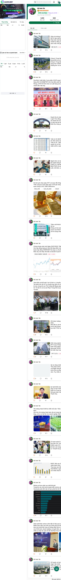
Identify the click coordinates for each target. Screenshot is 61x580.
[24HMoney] (7, 2)
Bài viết (32, 28)
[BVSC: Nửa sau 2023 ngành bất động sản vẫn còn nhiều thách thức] (42, 469)
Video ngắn (44, 28)
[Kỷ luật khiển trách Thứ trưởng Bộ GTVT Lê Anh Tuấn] (42, 392)
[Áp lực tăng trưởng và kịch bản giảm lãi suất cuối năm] (42, 370)
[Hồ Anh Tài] (31, 34)
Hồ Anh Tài (37, 33)
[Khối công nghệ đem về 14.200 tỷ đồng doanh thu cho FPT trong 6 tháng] (42, 348)
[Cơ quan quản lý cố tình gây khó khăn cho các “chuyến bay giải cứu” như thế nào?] (42, 447)
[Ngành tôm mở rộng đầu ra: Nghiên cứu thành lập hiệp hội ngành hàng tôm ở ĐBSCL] (42, 166)
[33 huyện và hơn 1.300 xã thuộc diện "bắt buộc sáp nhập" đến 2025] (42, 567)
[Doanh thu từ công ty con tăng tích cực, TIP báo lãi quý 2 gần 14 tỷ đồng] (42, 122)
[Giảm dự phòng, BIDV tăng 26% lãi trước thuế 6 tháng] (42, 42)
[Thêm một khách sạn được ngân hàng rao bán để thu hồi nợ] (42, 230)
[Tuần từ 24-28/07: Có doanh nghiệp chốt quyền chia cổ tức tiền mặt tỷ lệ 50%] (42, 144)
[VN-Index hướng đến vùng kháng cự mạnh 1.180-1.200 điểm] (42, 326)
